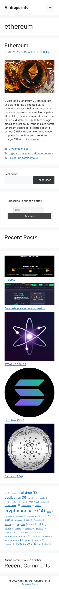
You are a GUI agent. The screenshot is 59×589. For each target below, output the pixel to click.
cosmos (39, 506)
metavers (41, 529)
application (15, 497)
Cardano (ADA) (14, 476)
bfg (24, 502)
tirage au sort (25, 543)
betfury (16, 502)
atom (31, 498)
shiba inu (39, 540)
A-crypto (10, 279)
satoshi (29, 540)
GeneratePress (29, 584)
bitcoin (33, 501)
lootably (9, 529)
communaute (27, 506)
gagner (22, 524)
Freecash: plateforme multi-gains (25, 308)
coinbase (12, 505)
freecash (9, 525)
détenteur (21, 516)
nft (16, 532)
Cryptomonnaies (18, 148)
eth (30, 153)
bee (7, 502)
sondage (9, 544)
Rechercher (11, 174)
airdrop (29, 493)
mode (8, 533)
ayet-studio (41, 498)
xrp (40, 544)
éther (47, 544)
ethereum (47, 153)
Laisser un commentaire (23, 157)
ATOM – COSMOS (15, 364)
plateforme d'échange (17, 536)
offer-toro (26, 533)
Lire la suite (32, 139)
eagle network (34, 516)
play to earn (38, 536)
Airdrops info (17, 7)
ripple (48, 536)
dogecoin (9, 516)
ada (7, 493)
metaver (29, 529)
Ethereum (16, 45)
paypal (37, 533)
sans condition (14, 540)
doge (50, 512)
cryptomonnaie (18, 153)
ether (37, 153)
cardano (44, 502)
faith (29, 520)
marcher (19, 529)
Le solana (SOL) (14, 420)
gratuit (38, 524)
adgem (16, 493)
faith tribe (39, 520)
